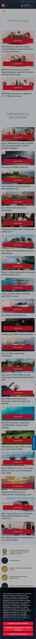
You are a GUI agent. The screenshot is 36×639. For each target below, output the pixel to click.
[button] (18, 634)
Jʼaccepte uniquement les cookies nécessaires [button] (18, 629)
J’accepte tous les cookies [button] (18, 623)
